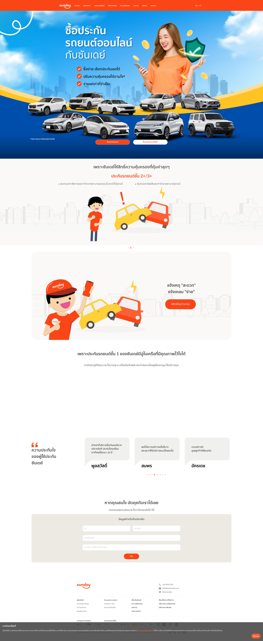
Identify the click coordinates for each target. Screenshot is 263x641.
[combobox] (131, 547)
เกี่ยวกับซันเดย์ (112, 5)
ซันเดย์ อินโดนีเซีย (110, 607)
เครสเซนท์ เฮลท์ (109, 604)
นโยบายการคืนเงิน (165, 607)
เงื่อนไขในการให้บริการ (166, 600)
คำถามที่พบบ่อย (125, 5)
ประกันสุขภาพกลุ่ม (83, 604)
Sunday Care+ (82, 611)
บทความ (136, 5)
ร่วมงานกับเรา (136, 611)
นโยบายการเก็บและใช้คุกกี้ (145, 630)
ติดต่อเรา (153, 5)
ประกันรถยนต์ (81, 607)
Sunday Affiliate (99, 5)
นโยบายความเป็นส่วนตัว (167, 604)
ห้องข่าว (144, 5)
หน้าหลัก (77, 5)
